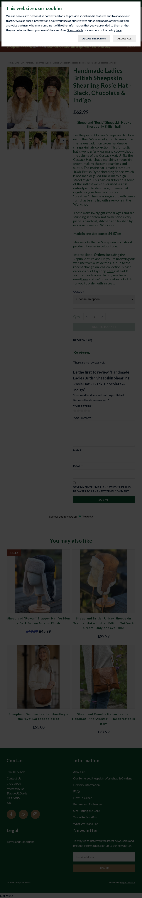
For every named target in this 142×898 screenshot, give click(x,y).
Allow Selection (94, 38)
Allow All (124, 38)
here (118, 30)
